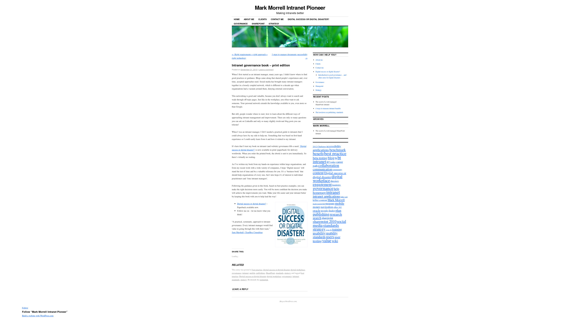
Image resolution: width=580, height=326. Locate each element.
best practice (257, 269)
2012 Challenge (319, 146)
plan (338, 210)
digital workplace (298, 269)
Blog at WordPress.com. (288, 301)
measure (330, 203)
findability (336, 185)
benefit (318, 153)
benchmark (337, 149)
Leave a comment (266, 69)
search (317, 218)
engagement (322, 184)
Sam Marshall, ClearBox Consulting (247, 232)
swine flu (329, 230)
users (330, 236)
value (326, 240)
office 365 (338, 207)
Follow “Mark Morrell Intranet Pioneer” (45, 311)
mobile (252, 273)
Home (237, 19)
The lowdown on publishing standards (329, 112)
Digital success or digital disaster (252, 276)
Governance (241, 23)
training (337, 229)
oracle (316, 210)
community (337, 169)
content (318, 172)
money (316, 207)
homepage (319, 192)
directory (334, 181)
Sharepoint (258, 23)
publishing (260, 273)
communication (322, 169)
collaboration (328, 165)
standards (280, 273)
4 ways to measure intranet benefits (328, 108)
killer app (344, 197)
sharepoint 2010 (324, 221)
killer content (320, 200)
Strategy (274, 23)
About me (249, 19)
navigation (327, 207)
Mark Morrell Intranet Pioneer (290, 7)
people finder (328, 210)
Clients (262, 19)
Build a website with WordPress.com (37, 315)
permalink (264, 279)
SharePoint (270, 273)
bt (336, 158)
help (336, 189)
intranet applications (326, 196)
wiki (335, 240)
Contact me (277, 19)
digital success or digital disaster (276, 269)
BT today (331, 162)
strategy (287, 273)
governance (236, 273)
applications (321, 150)
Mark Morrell (321, 125)
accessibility (333, 146)
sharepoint (327, 218)
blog (331, 157)
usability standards (325, 235)
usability (319, 232)
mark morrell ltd (319, 204)
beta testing (320, 158)
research (336, 214)
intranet (245, 273)
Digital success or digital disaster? (308, 19)
